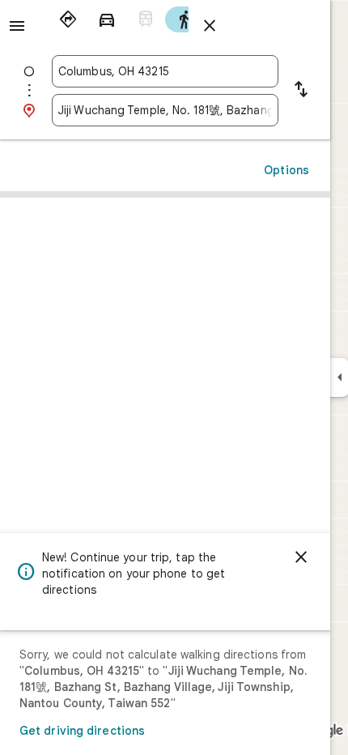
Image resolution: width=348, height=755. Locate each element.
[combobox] (165, 71)
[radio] (68, 19)
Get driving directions (82, 730)
